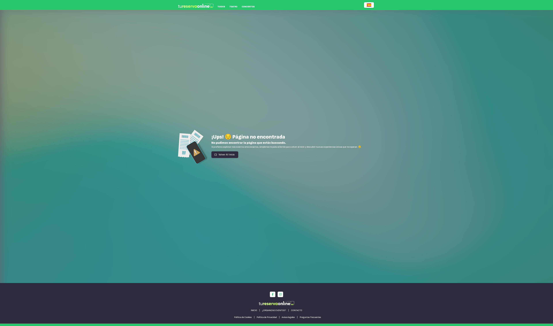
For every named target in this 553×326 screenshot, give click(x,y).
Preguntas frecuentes (310, 317)
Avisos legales (288, 317)
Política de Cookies (243, 317)
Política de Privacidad (267, 317)
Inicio (254, 310)
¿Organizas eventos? (274, 310)
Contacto (296, 310)
